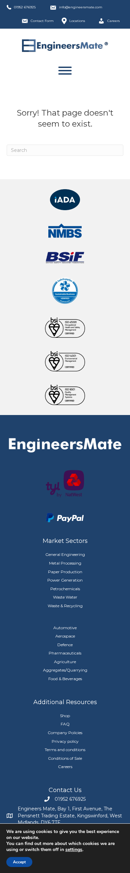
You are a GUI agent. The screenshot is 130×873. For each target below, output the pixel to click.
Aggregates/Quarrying (65, 669)
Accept (19, 862)
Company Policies (65, 732)
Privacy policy (65, 741)
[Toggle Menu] (65, 70)
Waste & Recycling (65, 605)
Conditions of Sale (65, 758)
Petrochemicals (65, 588)
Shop (65, 715)
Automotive (65, 627)
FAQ (65, 723)
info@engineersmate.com (80, 7)
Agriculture (65, 661)
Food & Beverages (65, 678)
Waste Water (65, 597)
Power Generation (65, 580)
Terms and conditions (65, 749)
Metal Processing (65, 563)
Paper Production (65, 571)
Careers (65, 766)
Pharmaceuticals (65, 653)
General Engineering (65, 554)
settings (73, 850)
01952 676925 (25, 7)
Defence (65, 644)
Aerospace (65, 636)
